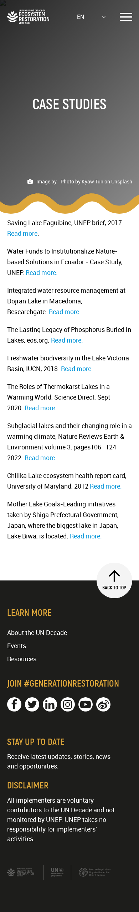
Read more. (42, 272)
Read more (22, 233)
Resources (21, 659)
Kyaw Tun (92, 181)
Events (16, 645)
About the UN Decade (37, 632)
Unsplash (121, 181)
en (80, 17)
